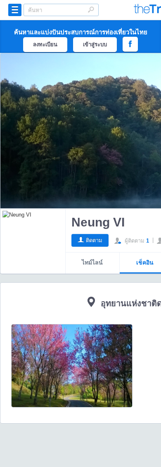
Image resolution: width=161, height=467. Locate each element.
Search (91, 9)
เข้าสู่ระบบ (95, 44)
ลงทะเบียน (45, 44)
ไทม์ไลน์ (92, 262)
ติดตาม (94, 240)
